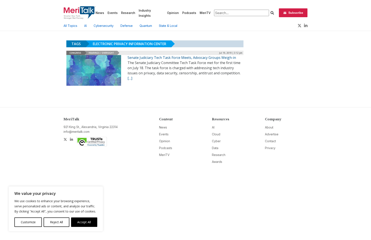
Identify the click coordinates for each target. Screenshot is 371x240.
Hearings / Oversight (101, 52)
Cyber (216, 141)
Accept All (84, 222)
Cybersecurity (104, 26)
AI (85, 26)
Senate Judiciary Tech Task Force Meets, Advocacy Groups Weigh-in (182, 57)
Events (113, 13)
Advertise (271, 134)
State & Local (168, 26)
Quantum (146, 26)
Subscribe (295, 12)
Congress (75, 52)
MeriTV (205, 13)
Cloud (216, 134)
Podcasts (189, 13)
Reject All (56, 222)
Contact (270, 141)
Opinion (173, 13)
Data (215, 148)
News (100, 13)
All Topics (70, 26)
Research (128, 13)
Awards (217, 162)
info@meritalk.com (77, 131)
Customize (28, 222)
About (269, 127)
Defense (126, 26)
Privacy (270, 148)
